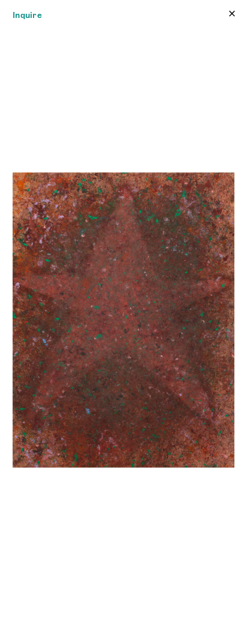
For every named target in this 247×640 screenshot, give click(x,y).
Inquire (27, 15)
